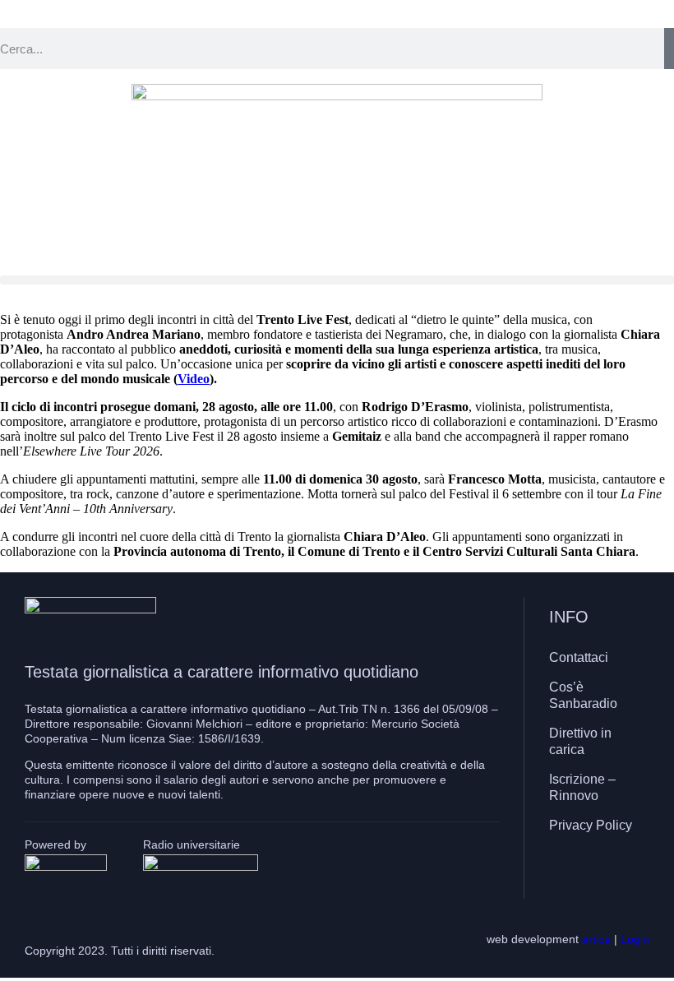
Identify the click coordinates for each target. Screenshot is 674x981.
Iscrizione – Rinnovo (582, 787)
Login (635, 939)
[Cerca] (669, 48)
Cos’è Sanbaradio (583, 695)
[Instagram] (595, 873)
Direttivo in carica (580, 741)
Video (194, 379)
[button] (337, 280)
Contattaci (578, 657)
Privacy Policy (590, 825)
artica (596, 939)
